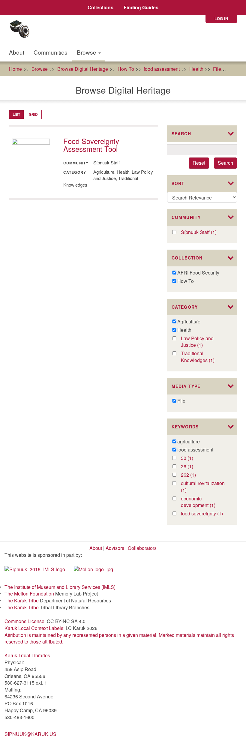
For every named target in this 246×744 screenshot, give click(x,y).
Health (196, 68)
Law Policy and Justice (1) (199, 342)
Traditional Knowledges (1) (205, 357)
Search (225, 162)
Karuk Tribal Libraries (27, 655)
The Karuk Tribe (21, 600)
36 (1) (193, 466)
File (217, 68)
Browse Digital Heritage (82, 68)
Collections (100, 7)
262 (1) (194, 475)
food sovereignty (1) (205, 513)
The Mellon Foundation (29, 593)
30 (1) (193, 458)
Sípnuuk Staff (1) (205, 232)
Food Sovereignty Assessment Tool (91, 145)
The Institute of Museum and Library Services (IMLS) (60, 587)
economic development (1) (205, 502)
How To (126, 68)
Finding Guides (141, 7)
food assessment (162, 68)
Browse (87, 52)
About (16, 52)
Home (15, 68)
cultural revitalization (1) (203, 487)
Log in (221, 18)
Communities (51, 52)
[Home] (21, 30)
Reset (199, 162)
